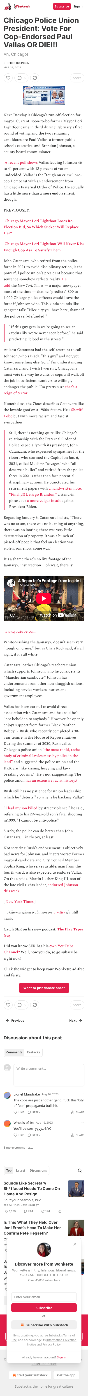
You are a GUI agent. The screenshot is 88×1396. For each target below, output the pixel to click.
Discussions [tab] (38, 1170)
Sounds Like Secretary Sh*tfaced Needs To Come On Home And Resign (32, 1188)
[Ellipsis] (82, 1094)
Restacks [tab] (33, 1052)
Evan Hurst (31, 1205)
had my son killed (22, 808)
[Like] (8, 77)
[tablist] (23, 1052)
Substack (21, 1386)
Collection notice (44, 1364)
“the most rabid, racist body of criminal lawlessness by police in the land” (42, 756)
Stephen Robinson (16, 63)
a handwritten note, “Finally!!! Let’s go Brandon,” (45, 491)
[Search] (79, 1170)
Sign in (78, 6)
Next (73, 1021)
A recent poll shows (21, 163)
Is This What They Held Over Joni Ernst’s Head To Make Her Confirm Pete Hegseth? (32, 1227)
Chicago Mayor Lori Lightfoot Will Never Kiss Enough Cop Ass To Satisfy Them (44, 247)
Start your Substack (32, 1375)
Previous (17, 1021)
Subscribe (62, 6)
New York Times (19, 902)
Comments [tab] (14, 1052)
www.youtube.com (20, 631)
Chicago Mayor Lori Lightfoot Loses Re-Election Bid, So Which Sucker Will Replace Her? (41, 227)
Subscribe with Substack (47, 1325)
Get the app (66, 1375)
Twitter (59, 912)
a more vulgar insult (44, 501)
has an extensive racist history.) (51, 780)
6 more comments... (18, 1148)
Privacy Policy (51, 1344)
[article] (44, 1197)
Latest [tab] (20, 1170)
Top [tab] (9, 1170)
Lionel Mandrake (27, 1094)
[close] (75, 1244)
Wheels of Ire (24, 1122)
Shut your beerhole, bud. (23, 1200)
